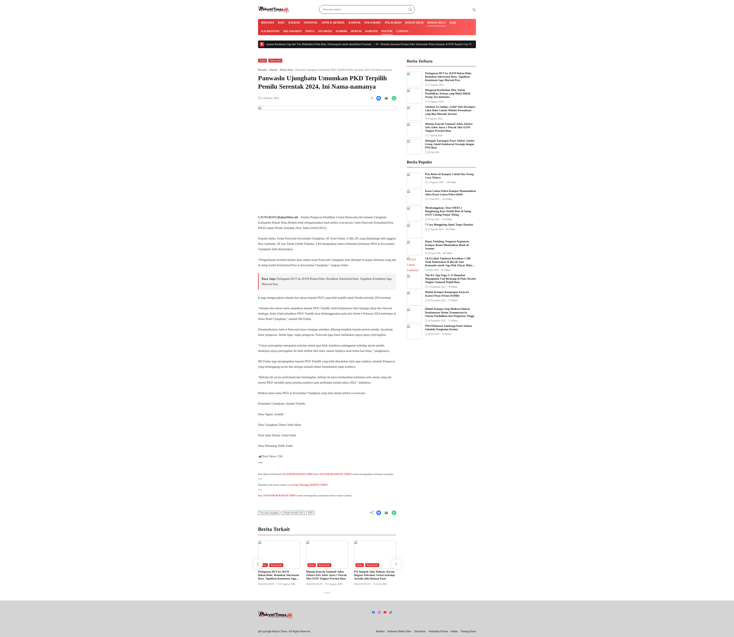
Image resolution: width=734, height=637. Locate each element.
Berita (263, 565)
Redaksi (380, 631)
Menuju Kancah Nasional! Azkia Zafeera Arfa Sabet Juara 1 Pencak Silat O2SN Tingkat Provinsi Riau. (326, 575)
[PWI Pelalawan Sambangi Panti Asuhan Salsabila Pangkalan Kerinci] (414, 336)
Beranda (267, 22)
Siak (453, 22)
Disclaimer (420, 631)
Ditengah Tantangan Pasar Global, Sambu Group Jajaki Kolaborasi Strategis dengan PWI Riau (449, 144)
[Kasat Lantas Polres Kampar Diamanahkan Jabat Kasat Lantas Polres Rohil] (414, 202)
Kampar (355, 22)
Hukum (356, 31)
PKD (310, 512)
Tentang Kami (468, 631)
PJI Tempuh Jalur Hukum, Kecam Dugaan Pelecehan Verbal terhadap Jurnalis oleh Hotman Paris (374, 575)
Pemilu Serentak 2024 (293, 512)
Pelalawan (393, 22)
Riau (281, 22)
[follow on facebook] (373, 612)
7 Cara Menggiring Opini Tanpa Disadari (449, 224)
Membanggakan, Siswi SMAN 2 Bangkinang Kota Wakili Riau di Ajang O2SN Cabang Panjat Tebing (448, 211)
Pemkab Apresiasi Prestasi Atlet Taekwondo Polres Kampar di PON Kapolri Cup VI (395, 44)
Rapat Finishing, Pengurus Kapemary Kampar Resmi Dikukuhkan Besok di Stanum (447, 245)
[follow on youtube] (385, 612)
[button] (474, 9)
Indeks (454, 631)
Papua (309, 31)
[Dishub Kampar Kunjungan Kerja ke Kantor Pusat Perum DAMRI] (414, 303)
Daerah (294, 22)
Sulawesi (325, 31)
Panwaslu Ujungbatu (269, 512)
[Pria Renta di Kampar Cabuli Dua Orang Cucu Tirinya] (414, 185)
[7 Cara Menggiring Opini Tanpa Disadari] (414, 235)
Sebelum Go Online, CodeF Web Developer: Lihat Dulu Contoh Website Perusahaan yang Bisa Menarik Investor (450, 110)
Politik (387, 31)
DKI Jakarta (292, 31)
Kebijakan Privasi (438, 631)
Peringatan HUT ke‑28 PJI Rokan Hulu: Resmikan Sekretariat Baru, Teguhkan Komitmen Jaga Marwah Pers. (448, 77)
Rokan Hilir (414, 22)
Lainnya (402, 31)
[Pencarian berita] (410, 9)
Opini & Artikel (333, 22)
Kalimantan (270, 31)
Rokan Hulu (436, 22)
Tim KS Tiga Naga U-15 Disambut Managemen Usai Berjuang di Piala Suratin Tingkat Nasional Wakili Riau (450, 279)
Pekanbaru (372, 22)
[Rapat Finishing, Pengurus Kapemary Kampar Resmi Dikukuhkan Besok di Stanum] (414, 252)
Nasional (311, 22)
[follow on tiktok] (390, 612)
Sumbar (341, 31)
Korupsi (371, 31)
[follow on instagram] (379, 612)
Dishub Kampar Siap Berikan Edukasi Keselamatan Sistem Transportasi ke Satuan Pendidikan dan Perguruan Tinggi (449, 312)
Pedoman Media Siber (399, 631)
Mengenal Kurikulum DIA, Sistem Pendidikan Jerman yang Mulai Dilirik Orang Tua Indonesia (447, 93)
